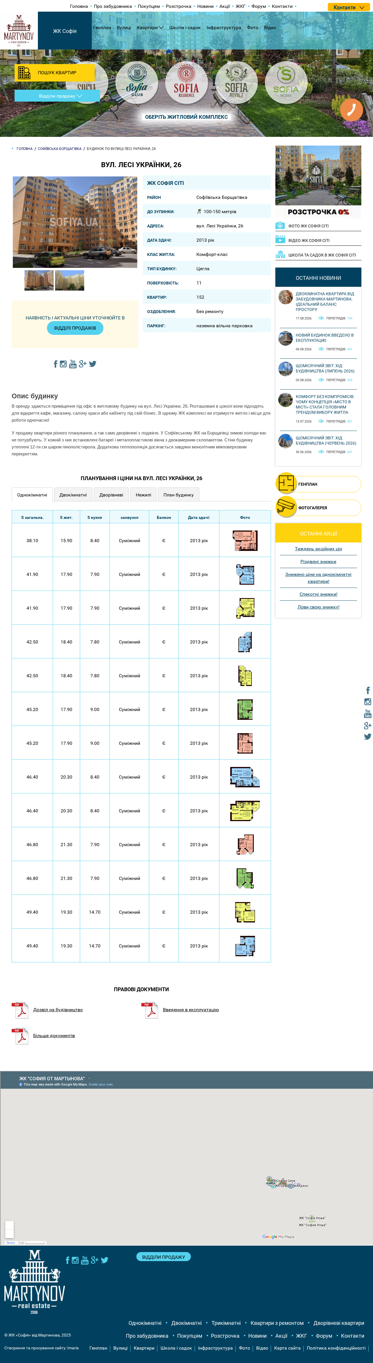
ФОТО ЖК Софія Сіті (308, 226)
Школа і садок (185, 27)
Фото (252, 27)
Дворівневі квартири (339, 1323)
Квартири (147, 27)
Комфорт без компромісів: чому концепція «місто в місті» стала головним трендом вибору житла (325, 404)
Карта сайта (287, 1348)
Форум (258, 6)
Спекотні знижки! (318, 594)
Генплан (102, 27)
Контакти (282, 6)
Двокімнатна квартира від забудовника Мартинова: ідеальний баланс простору (325, 301)
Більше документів (54, 1035)
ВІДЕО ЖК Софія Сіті (309, 240)
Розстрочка (178, 6)
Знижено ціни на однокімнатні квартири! (318, 578)
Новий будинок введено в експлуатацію (325, 338)
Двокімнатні (186, 1323)
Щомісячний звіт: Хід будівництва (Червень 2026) (326, 441)
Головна (79, 6)
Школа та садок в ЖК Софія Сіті (322, 255)
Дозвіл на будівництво (58, 1009)
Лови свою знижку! (318, 607)
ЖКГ (241, 6)
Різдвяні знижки (318, 561)
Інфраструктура (224, 27)
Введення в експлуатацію (191, 1009)
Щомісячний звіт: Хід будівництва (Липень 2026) (325, 368)
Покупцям (149, 6)
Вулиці (124, 27)
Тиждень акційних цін (318, 548)
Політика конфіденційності (336, 1348)
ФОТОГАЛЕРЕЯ (312, 507)
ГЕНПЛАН (307, 484)
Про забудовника (113, 6)
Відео (270, 27)
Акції (224, 6)
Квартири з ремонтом (277, 1323)
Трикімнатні (226, 1323)
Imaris (73, 1348)
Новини (205, 6)
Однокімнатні (145, 1323)
